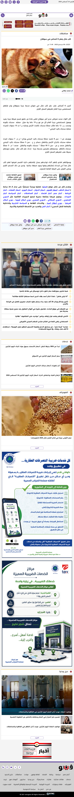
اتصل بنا (41, 789)
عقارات (49, 779)
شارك (21, 91)
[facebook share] (16, 90)
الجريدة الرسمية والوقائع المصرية (25, 784)
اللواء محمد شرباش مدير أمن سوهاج (38, 225)
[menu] (71, 15)
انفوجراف (68, 784)
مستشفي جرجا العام (44, 228)
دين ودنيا (31, 779)
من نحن (48, 789)
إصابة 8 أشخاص (59, 225)
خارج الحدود (9, 774)
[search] (3, 15)
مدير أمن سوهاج (28, 228)
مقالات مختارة (59, 779)
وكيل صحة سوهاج (16, 225)
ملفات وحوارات (57, 784)
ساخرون (22, 779)
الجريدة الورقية (38, 1)
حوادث (26, 774)
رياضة (51, 774)
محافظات (18, 774)
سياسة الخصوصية (29, 789)
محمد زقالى (66, 90)
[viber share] (25, 220)
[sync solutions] (50, 794)
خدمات (68, 779)
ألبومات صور (13, 779)
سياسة (58, 774)
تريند (5, 779)
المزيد (37, 386)
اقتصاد (44, 774)
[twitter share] (12, 90)
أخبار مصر (66, 774)
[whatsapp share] (8, 90)
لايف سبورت (7, 784)
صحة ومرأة (40, 779)
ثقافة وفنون (35, 774)
